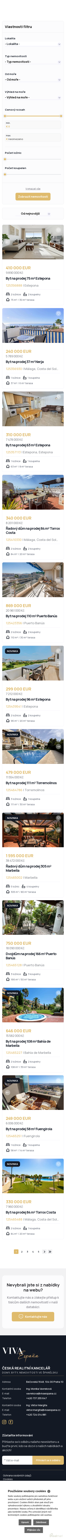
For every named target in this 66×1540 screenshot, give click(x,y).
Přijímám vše (33, 1530)
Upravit (25, 1522)
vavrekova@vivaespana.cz (41, 1393)
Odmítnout (41, 1522)
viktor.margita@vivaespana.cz (43, 1410)
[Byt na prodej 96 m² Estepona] (33, 663)
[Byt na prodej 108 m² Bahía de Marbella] (33, 1005)
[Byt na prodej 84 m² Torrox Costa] (33, 1176)
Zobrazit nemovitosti (33, 197)
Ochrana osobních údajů (17, 1475)
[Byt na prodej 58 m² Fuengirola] (33, 1092)
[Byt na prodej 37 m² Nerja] (33, 325)
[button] (33, 43)
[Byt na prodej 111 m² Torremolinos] (33, 746)
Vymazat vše (33, 188)
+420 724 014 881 (36, 1414)
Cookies (8, 1479)
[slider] (5, 116)
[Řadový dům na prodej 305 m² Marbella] (33, 830)
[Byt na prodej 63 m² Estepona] (33, 408)
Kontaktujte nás (36, 1317)
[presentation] (7, 242)
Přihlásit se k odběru (48, 1460)
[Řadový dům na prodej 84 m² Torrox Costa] (33, 492)
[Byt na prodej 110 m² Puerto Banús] (33, 579)
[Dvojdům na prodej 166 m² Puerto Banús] (33, 917)
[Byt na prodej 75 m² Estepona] (33, 242)
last (50, 1251)
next (44, 1251)
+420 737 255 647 (36, 1398)
